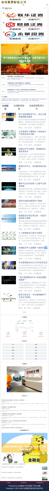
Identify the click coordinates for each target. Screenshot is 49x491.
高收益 (13, 350)
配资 (13, 356)
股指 (36, 344)
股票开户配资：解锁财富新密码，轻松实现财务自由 (12, 477)
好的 (36, 356)
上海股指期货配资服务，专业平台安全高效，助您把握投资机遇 (13, 464)
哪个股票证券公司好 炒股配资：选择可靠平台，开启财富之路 (15, 73)
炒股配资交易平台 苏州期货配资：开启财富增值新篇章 (12, 467)
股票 (36, 347)
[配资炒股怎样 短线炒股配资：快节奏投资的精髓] (44, 473)
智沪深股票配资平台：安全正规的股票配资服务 (32, 115)
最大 (13, 358)
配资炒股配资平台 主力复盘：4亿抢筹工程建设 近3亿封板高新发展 (21, 89)
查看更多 (24, 312)
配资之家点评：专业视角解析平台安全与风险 (32, 295)
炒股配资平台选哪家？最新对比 (32, 247)
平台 (13, 344)
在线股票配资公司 (40, 482)
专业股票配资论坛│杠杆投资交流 (33, 262)
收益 (36, 358)
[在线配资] (13, 2)
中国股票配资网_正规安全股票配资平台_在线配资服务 (18, 83)
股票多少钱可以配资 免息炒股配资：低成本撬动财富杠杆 (12, 427)
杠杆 (13, 347)
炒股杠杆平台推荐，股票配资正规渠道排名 (32, 150)
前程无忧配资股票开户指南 (30, 200)
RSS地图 (28, 485)
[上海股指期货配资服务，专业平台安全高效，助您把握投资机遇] (24, 447)
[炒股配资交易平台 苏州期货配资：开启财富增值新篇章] (44, 468)
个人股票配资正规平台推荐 (30, 232)
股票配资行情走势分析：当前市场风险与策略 (32, 216)
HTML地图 (37, 485)
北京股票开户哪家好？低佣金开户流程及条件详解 (32, 132)
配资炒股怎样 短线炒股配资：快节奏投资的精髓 (11, 472)
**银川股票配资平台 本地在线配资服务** (32, 278)
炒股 (36, 353)
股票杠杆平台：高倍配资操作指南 (32, 167)
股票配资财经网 (30, 488)
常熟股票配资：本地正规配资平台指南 (15, 76)
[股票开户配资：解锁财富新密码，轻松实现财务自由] (44, 478)
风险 (36, 350)
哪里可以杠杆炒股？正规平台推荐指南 (32, 184)
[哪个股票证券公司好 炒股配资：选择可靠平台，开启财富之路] (24, 59)
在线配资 (9, 482)
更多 (44, 8)
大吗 (13, 353)
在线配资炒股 (23, 482)
